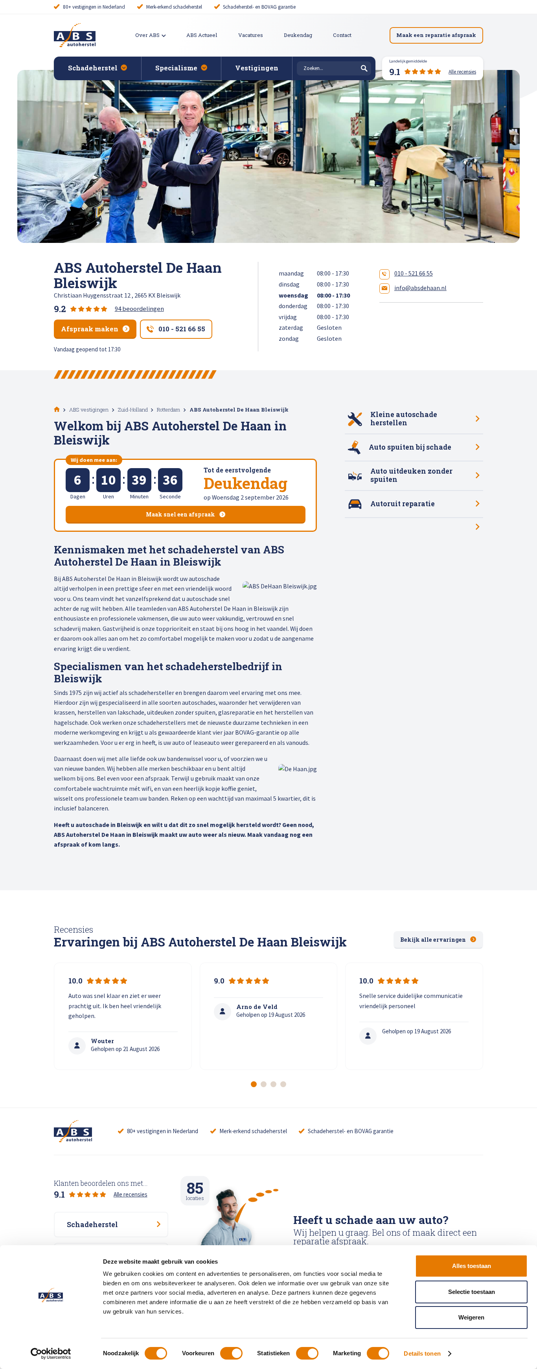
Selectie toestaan (471, 1291)
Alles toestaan (471, 1265)
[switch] (231, 1353)
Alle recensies (130, 1194)
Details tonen (422, 1353)
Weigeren (471, 1317)
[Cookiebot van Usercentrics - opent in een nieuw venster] (51, 1354)
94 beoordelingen (139, 309)
